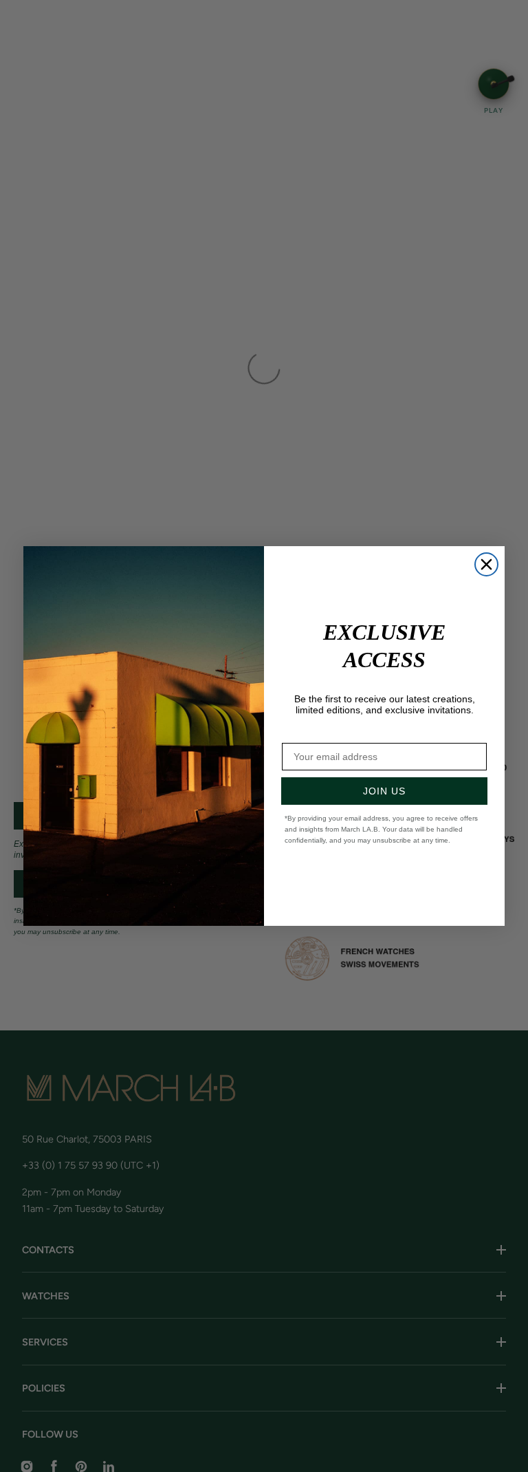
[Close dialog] (486, 564)
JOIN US (384, 791)
